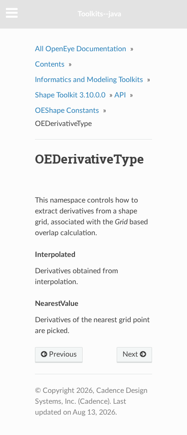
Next (131, 354)
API (120, 95)
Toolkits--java (99, 14)
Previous (62, 354)
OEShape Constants (67, 110)
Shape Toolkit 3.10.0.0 (70, 95)
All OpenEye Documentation (80, 49)
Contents (49, 64)
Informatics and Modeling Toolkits (89, 79)
